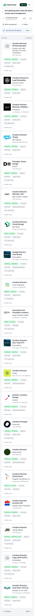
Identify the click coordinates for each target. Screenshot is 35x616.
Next (27, 611)
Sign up (23, 5)
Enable (27, 30)
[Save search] (30, 18)
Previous (8, 611)
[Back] (2, 12)
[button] (24, 18)
